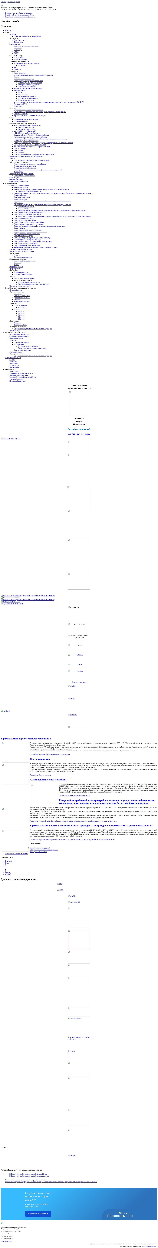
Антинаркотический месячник (25, 168)
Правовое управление (22, 197)
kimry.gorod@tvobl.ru (6, 1241)
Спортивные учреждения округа (26, 119)
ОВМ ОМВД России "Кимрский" (26, 141)
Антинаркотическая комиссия (25, 166)
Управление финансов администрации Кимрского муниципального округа (41, 189)
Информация (14, 367)
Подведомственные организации (21, 251)
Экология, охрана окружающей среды (28, 88)
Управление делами (21, 187)
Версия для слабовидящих (10, 2)
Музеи (16, 52)
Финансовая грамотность (18, 181)
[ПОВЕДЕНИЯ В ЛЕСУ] (28, 596)
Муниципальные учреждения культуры (28, 110)
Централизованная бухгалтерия (25, 243)
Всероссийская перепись (23, 257)
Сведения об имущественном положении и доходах (33, 329)
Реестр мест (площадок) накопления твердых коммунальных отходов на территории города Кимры (54, 216)
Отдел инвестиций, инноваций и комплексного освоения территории (39, 226)
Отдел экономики (20, 199)
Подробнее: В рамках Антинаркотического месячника (50, 754)
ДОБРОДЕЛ (146, 886)
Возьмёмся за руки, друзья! (40, 848)
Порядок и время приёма (23, 274)
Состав (12, 360)
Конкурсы (21, 65)
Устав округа (14, 371)
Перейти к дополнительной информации (20, 17)
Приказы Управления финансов (29, 191)
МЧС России (18, 150)
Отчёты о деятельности (22, 350)
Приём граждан (15, 331)
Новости (17, 255)
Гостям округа (14, 44)
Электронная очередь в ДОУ (24, 278)
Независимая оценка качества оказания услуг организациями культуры (40, 112)
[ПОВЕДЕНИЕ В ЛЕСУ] (28, 600)
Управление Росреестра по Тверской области (30, 137)
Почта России (19, 152)
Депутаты (17, 300)
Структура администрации (19, 185)
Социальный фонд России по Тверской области (31, 135)
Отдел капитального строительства (27, 234)
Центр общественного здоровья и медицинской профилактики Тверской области (43, 143)
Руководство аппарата (22, 301)
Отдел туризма (19, 228)
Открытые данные (16, 267)
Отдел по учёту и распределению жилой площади (32, 238)
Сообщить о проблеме (38, 1214)
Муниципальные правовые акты (21, 373)
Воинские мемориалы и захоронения (27, 36)
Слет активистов (40, 759)
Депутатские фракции (22, 298)
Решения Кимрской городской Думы (22, 377)
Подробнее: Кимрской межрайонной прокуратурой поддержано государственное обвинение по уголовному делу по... (73, 821)
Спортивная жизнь (21, 121)
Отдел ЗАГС (18, 203)
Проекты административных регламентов (33, 284)
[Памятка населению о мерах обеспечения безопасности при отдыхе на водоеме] (12, 604)
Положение (13, 363)
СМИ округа (14, 178)
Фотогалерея (18, 42)
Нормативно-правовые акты (24, 176)
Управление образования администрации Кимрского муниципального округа (42, 201)
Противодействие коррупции (24, 261)
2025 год (21, 313)
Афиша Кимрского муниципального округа (30, 116)
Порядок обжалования (17, 381)
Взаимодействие (15, 352)
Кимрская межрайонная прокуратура (27, 125)
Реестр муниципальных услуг (29, 282)
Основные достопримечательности (27, 46)
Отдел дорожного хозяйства (24, 218)
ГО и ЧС (12, 158)
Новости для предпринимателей (30, 83)
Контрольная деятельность (28, 346)
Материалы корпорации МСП (29, 98)
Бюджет (16, 77)
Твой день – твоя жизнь (38, 852)
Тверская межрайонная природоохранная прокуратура (34, 154)
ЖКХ (16, 67)
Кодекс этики (14, 365)
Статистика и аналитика (27, 86)
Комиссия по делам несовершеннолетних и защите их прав (35, 247)
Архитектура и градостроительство (27, 63)
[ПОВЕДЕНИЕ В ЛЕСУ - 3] (10, 602)
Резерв (16, 265)
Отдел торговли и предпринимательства (29, 224)
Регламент (13, 362)
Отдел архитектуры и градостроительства (29, 222)
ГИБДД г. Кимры (20, 148)
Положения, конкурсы (26, 207)
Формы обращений (16, 379)
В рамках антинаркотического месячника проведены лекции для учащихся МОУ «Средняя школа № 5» (91, 825)
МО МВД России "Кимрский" (25, 131)
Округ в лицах (19, 40)
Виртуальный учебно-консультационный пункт (31, 160)
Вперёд (8, 873)
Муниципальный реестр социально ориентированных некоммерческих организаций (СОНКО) (49, 102)
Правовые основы (16, 338)
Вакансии (17, 263)
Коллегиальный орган (26, 100)
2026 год (21, 311)
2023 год (21, 307)
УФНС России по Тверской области (27, 133)
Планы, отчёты (23, 209)
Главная (8, 30)
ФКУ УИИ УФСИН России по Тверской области (32, 147)
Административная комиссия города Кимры (30, 164)
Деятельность (19, 344)
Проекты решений (20, 305)
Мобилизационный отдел (23, 236)
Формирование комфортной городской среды (26, 156)
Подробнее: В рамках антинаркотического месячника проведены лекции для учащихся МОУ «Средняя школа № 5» (72, 840)
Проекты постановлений (18, 375)
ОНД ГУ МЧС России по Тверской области (30, 145)
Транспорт (17, 48)
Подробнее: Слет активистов (40, 775)
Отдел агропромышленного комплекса (28, 230)
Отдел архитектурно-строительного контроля (30, 232)
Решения (17, 309)
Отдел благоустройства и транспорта (27, 214)
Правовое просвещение (26, 129)
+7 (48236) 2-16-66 (79, 434)
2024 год (21, 315)
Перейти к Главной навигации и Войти (19, 15)
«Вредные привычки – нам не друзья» (44, 850)
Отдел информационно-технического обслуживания (33, 241)
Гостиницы (18, 50)
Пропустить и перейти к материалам (18, 13)
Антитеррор (18, 172)
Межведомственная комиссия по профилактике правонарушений (38, 170)
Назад (7, 863)
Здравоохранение (20, 59)
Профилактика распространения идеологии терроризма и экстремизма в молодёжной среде (51, 210)
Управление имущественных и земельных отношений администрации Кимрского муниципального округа (53, 193)
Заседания (17, 323)
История (12, 34)
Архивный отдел (20, 195)
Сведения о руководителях (19, 336)
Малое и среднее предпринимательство (28, 81)
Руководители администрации (20, 249)
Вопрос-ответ (23, 94)
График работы (15, 269)
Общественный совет (13, 358)
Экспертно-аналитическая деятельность (32, 348)
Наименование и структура (19, 334)
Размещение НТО (20, 104)
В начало (8, 861)
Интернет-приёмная (21, 272)
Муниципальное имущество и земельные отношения (33, 75)
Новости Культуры (21, 114)
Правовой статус (15, 290)
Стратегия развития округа (24, 79)
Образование (18, 57)
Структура (17, 294)
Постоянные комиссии (22, 296)
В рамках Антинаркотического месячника (26, 738)
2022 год (21, 319)
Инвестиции (18, 106)
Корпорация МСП (20, 90)
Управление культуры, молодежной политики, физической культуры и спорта (42, 205)
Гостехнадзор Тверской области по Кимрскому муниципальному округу (40, 139)
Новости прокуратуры (26, 127)
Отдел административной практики (27, 245)
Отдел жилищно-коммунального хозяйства (29, 212)
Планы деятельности (21, 342)
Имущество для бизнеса (27, 96)
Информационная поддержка (29, 85)
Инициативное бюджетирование (21, 174)
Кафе (16, 54)
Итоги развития (19, 73)
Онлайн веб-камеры (16, 179)
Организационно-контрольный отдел (27, 239)
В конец (8, 874)
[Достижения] (10, 438)
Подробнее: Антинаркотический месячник (74, 795)
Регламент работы (20, 325)
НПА (20, 92)
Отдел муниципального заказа (25, 220)
